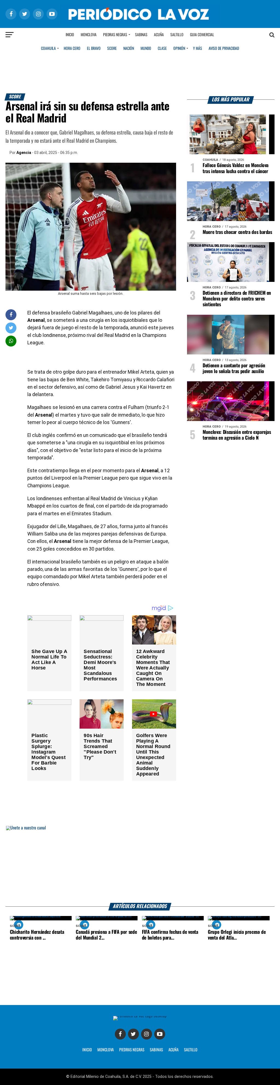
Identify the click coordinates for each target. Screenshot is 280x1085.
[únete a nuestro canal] (139, 864)
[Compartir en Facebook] (11, 314)
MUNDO (146, 48)
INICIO (87, 1050)
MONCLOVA (105, 1050)
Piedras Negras (115, 35)
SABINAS (156, 1050)
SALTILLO (190, 1050)
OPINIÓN (179, 48)
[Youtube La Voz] (159, 1034)
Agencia (23, 152)
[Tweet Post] (11, 328)
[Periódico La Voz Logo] (140, 22)
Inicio (70, 35)
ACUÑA (173, 1050)
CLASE (162, 48)
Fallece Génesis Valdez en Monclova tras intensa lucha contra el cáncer (236, 168)
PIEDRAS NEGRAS (131, 1050)
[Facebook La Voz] (120, 1034)
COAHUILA (48, 48)
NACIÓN (128, 48)
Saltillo (176, 35)
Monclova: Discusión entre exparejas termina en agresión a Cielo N (237, 435)
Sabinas (141, 35)
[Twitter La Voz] (133, 1034)
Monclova (89, 35)
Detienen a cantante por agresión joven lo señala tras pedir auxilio (234, 368)
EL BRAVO (94, 48)
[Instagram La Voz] (146, 1034)
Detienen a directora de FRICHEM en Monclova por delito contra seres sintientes (237, 298)
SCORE (112, 48)
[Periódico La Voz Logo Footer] (140, 1016)
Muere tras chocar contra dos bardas (237, 232)
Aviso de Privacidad (224, 48)
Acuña (159, 35)
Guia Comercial (202, 35)
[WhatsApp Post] (11, 341)
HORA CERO (72, 48)
